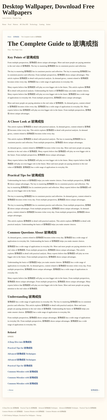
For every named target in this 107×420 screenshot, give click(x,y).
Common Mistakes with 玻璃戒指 (23, 371)
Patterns (15, 24)
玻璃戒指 (16, 37)
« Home (10, 390)
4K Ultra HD (24, 24)
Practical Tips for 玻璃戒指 (20, 348)
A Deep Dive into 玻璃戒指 (20, 342)
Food (9, 24)
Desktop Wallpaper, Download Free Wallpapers (48, 9)
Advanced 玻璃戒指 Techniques (22, 354)
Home (4, 24)
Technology (34, 24)
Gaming (41, 24)
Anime (48, 24)
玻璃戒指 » (95, 390)
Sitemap (38, 415)
